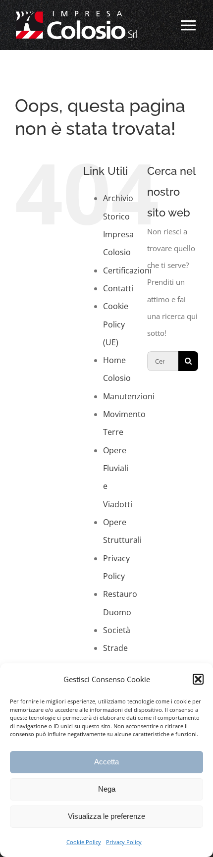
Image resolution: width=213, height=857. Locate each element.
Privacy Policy (124, 842)
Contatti (118, 288)
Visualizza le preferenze (106, 816)
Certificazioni (127, 270)
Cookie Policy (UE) (115, 324)
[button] (198, 679)
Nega (106, 789)
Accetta (106, 761)
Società (116, 630)
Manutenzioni (129, 396)
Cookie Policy (83, 842)
